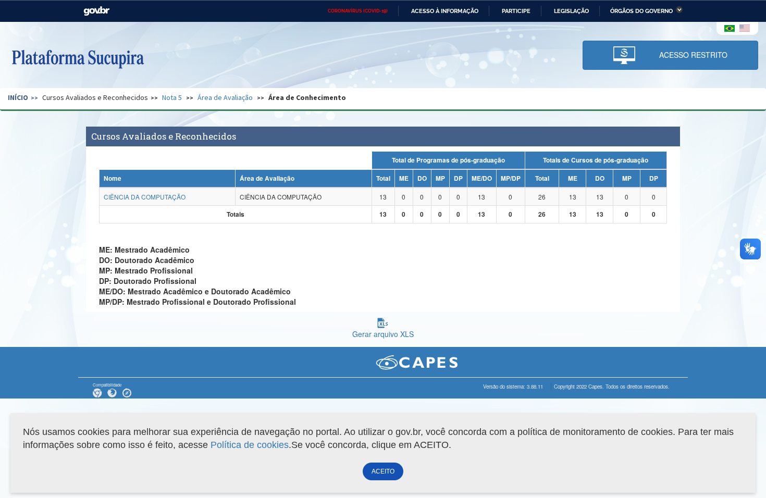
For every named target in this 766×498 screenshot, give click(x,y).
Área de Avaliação (225, 97)
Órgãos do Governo (641, 11)
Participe (516, 11)
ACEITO (383, 471)
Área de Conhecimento (307, 97)
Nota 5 (172, 97)
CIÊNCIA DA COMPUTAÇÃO (145, 196)
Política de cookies (250, 445)
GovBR (96, 11)
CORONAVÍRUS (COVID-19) (358, 11)
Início (18, 97)
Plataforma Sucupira (77, 58)
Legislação (571, 11)
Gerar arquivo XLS (383, 334)
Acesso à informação (444, 11)
